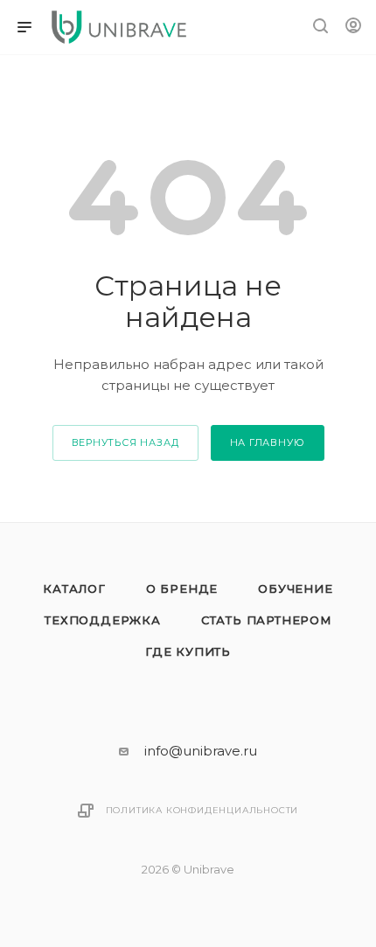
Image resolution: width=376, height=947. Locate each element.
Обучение (295, 588)
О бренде (182, 588)
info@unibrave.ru (200, 750)
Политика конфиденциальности (202, 810)
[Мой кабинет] (353, 27)
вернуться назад (125, 442)
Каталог (74, 588)
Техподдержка (103, 620)
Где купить (188, 651)
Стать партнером (266, 620)
